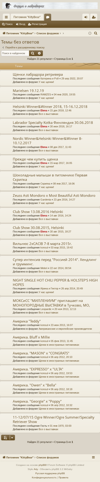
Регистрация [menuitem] (94, 18)
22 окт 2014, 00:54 (60, 268)
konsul (44, 247)
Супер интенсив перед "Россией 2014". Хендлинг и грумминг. (55, 261)
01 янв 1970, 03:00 (60, 425)
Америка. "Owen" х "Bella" (34, 385)
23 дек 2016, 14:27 (64, 199)
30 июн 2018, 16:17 (61, 126)
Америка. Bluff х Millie (31, 337)
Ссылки (7, 18)
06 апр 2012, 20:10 (61, 357)
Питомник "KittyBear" (26, 17)
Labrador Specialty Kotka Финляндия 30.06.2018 (53, 122)
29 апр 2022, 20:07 (72, 78)
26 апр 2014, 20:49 (72, 288)
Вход (22, 24)
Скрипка (45, 183)
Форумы (48, 18)
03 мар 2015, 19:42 (62, 247)
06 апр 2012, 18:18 (61, 389)
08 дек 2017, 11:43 (60, 147)
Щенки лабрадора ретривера (38, 74)
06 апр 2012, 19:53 (61, 373)
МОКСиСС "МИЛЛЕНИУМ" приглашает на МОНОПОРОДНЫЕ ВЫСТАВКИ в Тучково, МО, (51, 302)
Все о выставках (48, 114)
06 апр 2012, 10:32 (61, 405)
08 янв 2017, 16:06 (64, 183)
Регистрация (39, 24)
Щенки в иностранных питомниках (59, 344)
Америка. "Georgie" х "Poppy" (37, 401)
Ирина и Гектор (49, 288)
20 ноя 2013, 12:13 (65, 309)
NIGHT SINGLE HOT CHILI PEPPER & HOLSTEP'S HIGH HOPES (55, 282)
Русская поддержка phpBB (50, 473)
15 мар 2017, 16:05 (61, 163)
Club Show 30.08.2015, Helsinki (38, 227)
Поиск (9, 24)
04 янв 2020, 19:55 (64, 94)
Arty (36, 469)
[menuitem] (96, 33)
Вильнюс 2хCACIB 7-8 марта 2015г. (42, 243)
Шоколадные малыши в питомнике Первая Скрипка (50, 177)
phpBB (42, 465)
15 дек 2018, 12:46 (60, 110)
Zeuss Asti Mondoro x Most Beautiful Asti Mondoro (54, 195)
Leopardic (46, 309)
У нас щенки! (46, 82)
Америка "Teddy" (27, 321)
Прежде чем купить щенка (35, 159)
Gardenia (45, 199)
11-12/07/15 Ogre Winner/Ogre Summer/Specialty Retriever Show (53, 419)
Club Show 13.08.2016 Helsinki (38, 211)
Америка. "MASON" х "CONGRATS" (41, 353)
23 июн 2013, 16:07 (62, 325)
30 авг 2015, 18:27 (60, 231)
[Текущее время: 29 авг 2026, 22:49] (89, 33)
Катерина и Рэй (49, 78)
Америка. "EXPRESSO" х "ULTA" (38, 369)
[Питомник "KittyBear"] (50, 5)
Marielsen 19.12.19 (28, 90)
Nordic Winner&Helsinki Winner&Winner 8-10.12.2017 (47, 140)
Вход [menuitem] (86, 18)
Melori (43, 268)
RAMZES (45, 94)
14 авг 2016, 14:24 (60, 215)
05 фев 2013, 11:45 (62, 341)
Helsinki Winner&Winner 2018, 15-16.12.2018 (50, 106)
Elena (43, 110)
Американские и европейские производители (65, 328)
